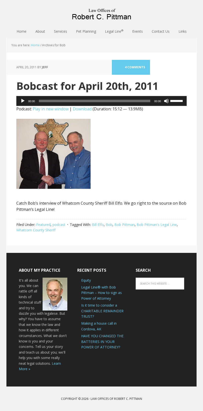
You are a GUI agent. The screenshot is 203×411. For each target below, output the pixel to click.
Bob (109, 224)
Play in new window (51, 109)
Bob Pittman (124, 224)
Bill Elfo (98, 224)
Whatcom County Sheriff (35, 230)
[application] (101, 101)
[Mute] (166, 100)
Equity (86, 280)
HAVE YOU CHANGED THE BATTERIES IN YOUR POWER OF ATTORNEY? (102, 341)
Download (82, 109)
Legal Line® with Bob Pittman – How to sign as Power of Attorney (101, 293)
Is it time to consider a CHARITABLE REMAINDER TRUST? (102, 311)
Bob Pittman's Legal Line (157, 224)
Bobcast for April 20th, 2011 (87, 86)
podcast (58, 224)
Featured (43, 224)
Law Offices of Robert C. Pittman (101, 12)
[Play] (22, 100)
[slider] (177, 100)
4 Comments (135, 67)
